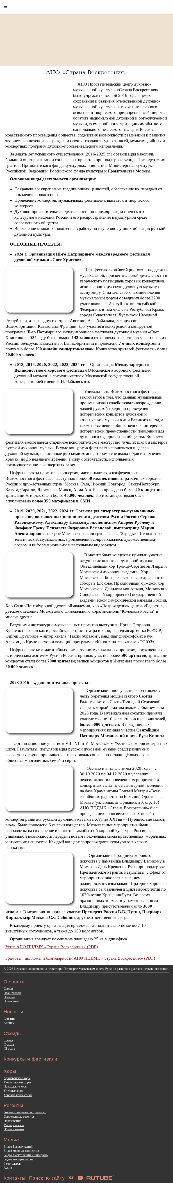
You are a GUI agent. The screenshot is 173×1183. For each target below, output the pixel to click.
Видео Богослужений (18, 1146)
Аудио (8, 1167)
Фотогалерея (12, 1163)
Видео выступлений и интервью (26, 1155)
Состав (8, 988)
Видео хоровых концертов (21, 1150)
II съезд (9, 1044)
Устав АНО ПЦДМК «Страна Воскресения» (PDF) (51, 946)
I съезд (8, 1040)
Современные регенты (19, 1116)
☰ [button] (5, 7)
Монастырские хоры (17, 1082)
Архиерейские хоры (17, 1078)
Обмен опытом (14, 1129)
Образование (12, 1121)
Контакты (14, 1178)
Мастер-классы (14, 1125)
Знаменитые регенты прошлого (25, 1112)
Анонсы (9, 1023)
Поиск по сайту (47, 1178)
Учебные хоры (13, 1090)
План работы (12, 993)
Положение (11, 1001)
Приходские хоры (15, 1086)
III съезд (9, 1048)
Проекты (9, 997)
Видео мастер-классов (18, 1159)
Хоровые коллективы (18, 1095)
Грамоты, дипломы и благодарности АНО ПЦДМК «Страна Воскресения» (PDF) (80, 958)
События (9, 1018)
